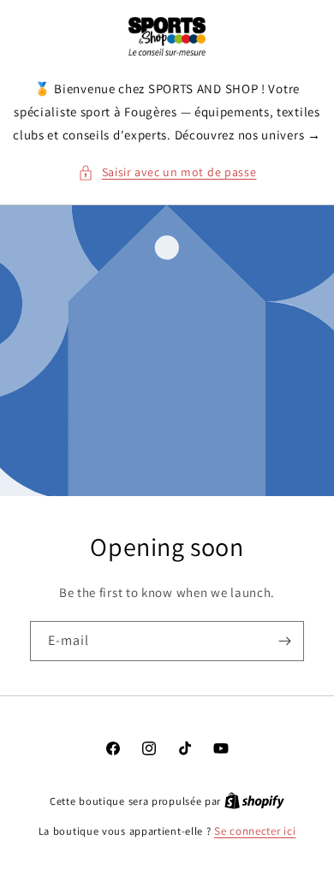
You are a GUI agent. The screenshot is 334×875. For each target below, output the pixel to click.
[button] (167, 172)
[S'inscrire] (284, 641)
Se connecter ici (254, 831)
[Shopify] (254, 801)
